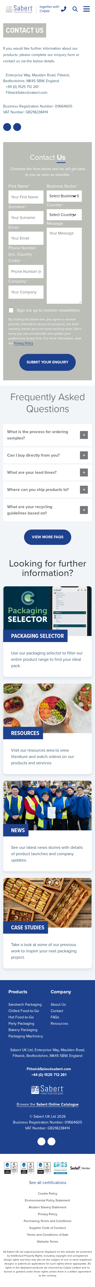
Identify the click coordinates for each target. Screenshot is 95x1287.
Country (55, 205)
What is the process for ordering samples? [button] (37, 435)
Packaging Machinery (25, 1036)
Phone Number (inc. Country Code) (22, 254)
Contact (57, 1011)
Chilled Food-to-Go (23, 1011)
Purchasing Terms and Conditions (48, 1221)
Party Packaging (21, 1023)
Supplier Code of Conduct (47, 1227)
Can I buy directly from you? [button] (33, 455)
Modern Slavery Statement (47, 1207)
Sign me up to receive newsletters (48, 310)
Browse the (48, 1104)
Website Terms (47, 1241)
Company (18, 281)
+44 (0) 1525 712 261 (22, 87)
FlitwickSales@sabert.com (26, 92)
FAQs (55, 1017)
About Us (58, 1004)
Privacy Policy (23, 343)
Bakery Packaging (22, 1030)
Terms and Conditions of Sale (47, 1234)
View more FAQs (47, 537)
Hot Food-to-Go (21, 1017)
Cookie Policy (47, 1193)
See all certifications (47, 1183)
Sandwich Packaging (25, 1004)
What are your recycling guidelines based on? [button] (29, 510)
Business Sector (62, 186)
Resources (59, 1023)
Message (55, 223)
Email (14, 227)
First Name (19, 186)
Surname (17, 207)
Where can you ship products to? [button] (38, 489)
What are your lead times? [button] (31, 472)
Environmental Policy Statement (47, 1200)
